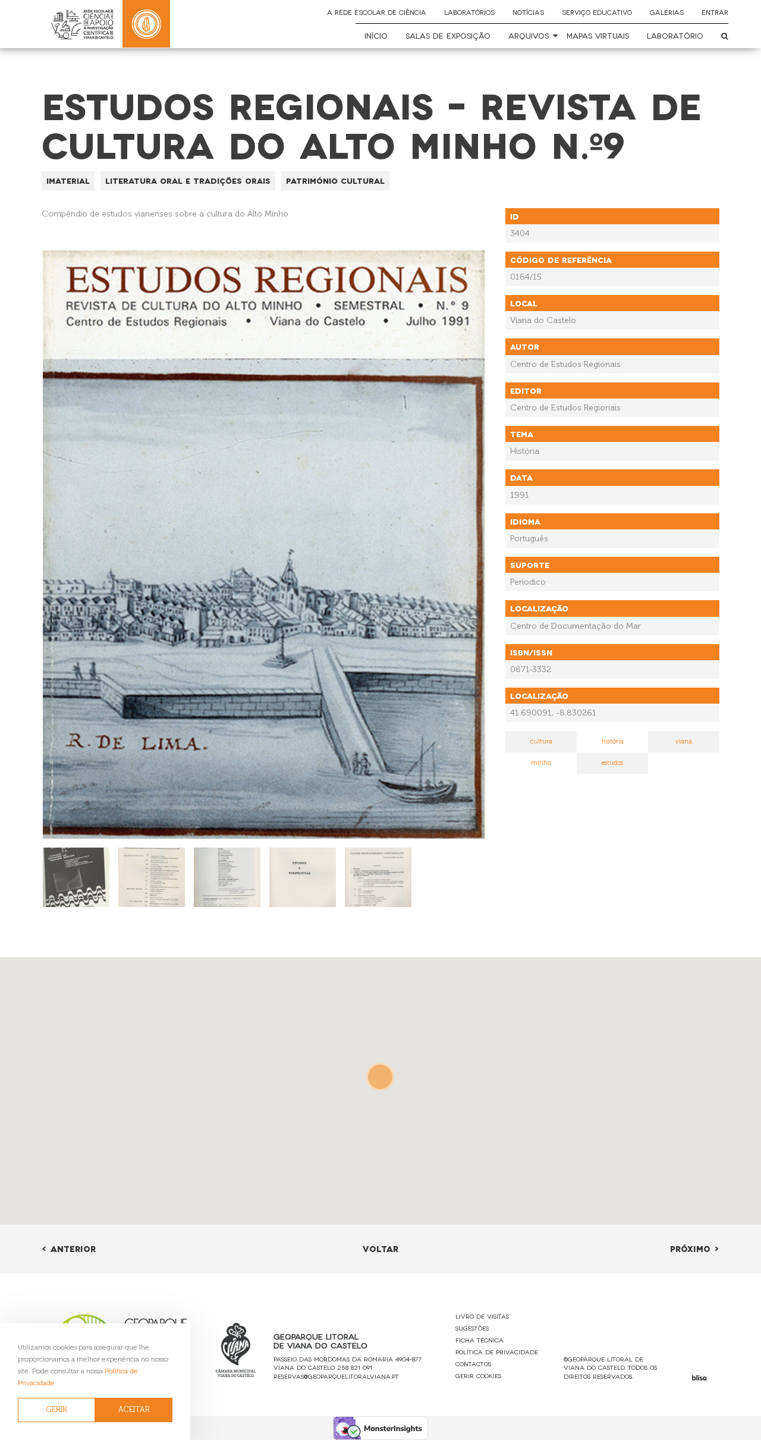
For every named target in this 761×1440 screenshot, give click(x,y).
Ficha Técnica (479, 1340)
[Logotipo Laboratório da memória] (146, 24)
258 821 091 (354, 1367)
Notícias (528, 12)
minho (541, 763)
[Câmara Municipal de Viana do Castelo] (236, 1350)
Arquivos (528, 35)
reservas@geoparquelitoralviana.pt (336, 1376)
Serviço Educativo (597, 12)
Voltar (380, 1248)
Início (376, 35)
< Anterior (69, 1248)
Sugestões (472, 1328)
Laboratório (675, 35)
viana (683, 741)
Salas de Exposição (447, 35)
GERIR (56, 1409)
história (613, 741)
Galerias (667, 12)
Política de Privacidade (496, 1352)
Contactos (473, 1363)
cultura (541, 741)
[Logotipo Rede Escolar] (82, 24)
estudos (612, 763)
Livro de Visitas (482, 1316)
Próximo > (694, 1248)
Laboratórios (469, 12)
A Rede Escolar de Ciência (376, 12)
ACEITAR (134, 1409)
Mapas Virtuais (598, 35)
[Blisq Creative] (699, 1378)
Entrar (715, 12)
